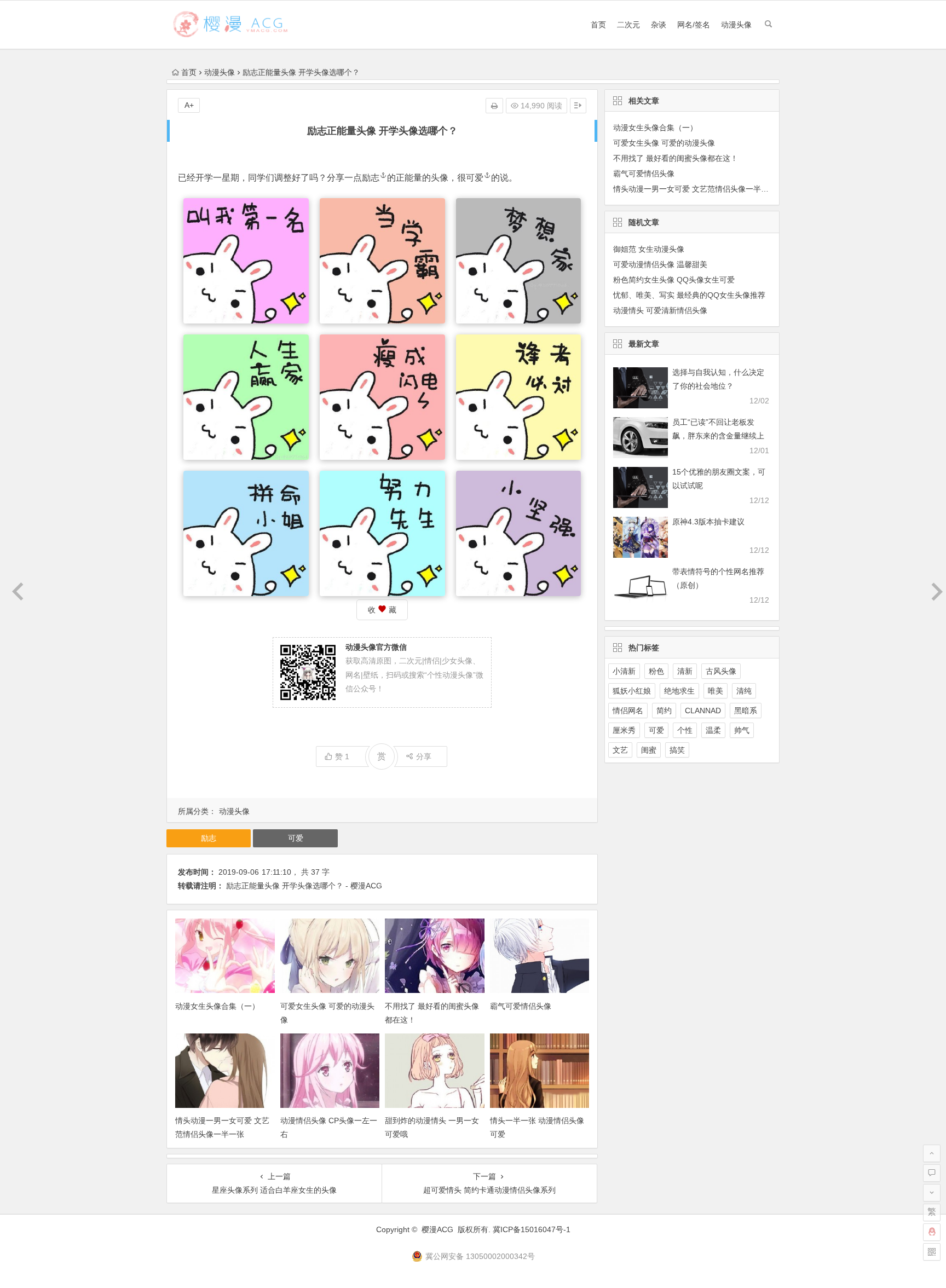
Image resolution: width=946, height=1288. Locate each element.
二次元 (628, 24)
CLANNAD (703, 710)
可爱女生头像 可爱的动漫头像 (664, 142)
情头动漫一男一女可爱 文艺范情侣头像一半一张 (694, 188)
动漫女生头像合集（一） (217, 1006)
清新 (685, 671)
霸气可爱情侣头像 (520, 1006)
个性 (685, 730)
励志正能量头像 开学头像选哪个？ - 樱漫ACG (304, 885)
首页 (598, 24)
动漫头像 (736, 24)
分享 (423, 756)
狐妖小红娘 (632, 690)
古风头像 (721, 671)
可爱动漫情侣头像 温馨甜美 (660, 264)
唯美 (715, 690)
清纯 (744, 690)
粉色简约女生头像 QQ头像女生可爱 (674, 279)
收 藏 (382, 609)
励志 (370, 177)
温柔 (713, 730)
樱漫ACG (437, 1229)
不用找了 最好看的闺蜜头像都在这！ (675, 158)
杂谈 (658, 24)
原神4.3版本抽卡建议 (708, 521)
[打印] (494, 105)
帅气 (741, 730)
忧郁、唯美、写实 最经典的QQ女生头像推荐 (689, 295)
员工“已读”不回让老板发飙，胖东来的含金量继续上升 (718, 436)
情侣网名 (628, 710)
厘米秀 (624, 730)
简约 (664, 710)
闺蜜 (648, 750)
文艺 (620, 750)
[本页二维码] (932, 1252)
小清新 (624, 671)
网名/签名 (693, 24)
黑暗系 (745, 710)
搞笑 (677, 750)
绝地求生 (679, 690)
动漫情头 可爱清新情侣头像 (660, 310)
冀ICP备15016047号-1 (531, 1229)
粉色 (656, 671)
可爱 (474, 177)
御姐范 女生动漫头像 (648, 249)
